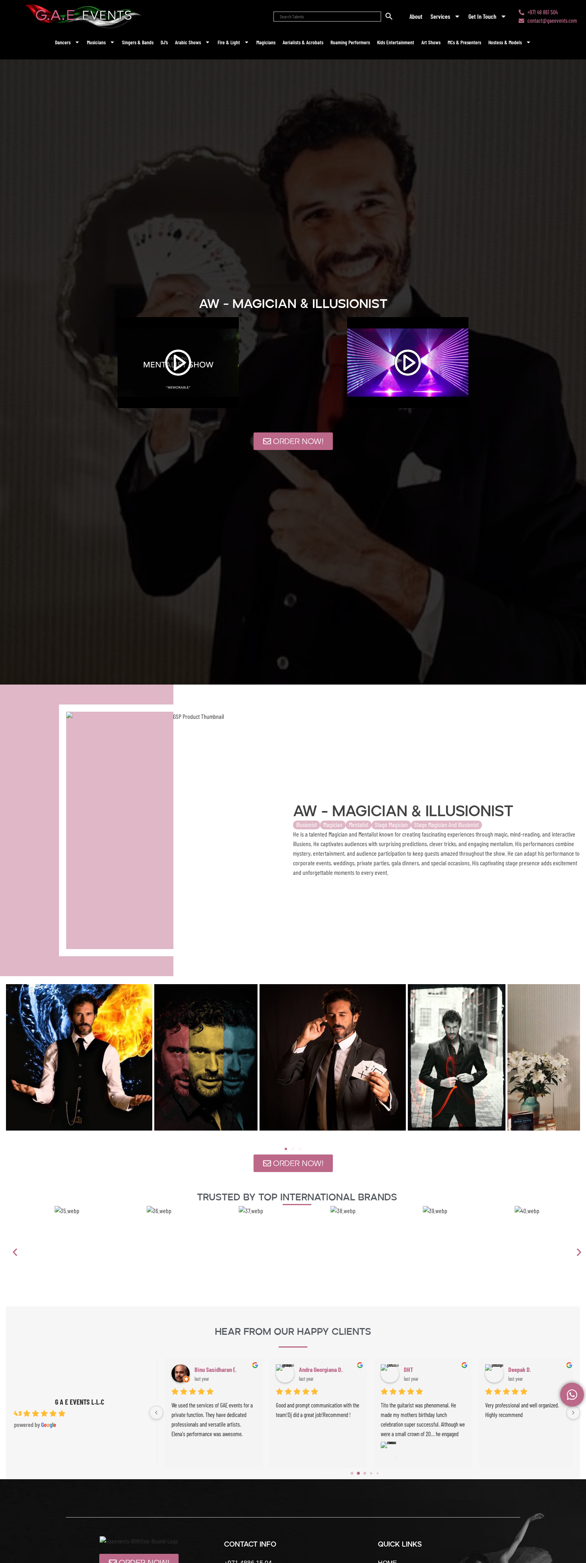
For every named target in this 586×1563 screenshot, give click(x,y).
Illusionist (306, 824)
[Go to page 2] (365, 1473)
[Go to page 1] (358, 1473)
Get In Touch (482, 16)
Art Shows (430, 42)
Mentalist (358, 824)
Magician (332, 824)
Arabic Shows (188, 42)
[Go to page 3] (371, 1473)
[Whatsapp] (572, 1395)
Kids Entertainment (395, 42)
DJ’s (164, 42)
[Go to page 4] (377, 1473)
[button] (286, 1149)
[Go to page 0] (352, 1473)
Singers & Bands (137, 42)
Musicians (96, 42)
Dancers (63, 42)
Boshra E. (409, 1369)
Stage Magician (391, 824)
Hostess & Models (505, 42)
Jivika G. (198, 1369)
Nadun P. (303, 1369)
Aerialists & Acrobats (303, 42)
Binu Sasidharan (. (524, 1369)
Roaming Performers (350, 42)
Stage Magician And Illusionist (446, 824)
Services (440, 16)
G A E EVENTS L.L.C (79, 1401)
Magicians (265, 42)
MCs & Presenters (464, 42)
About (416, 16)
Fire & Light (229, 42)
